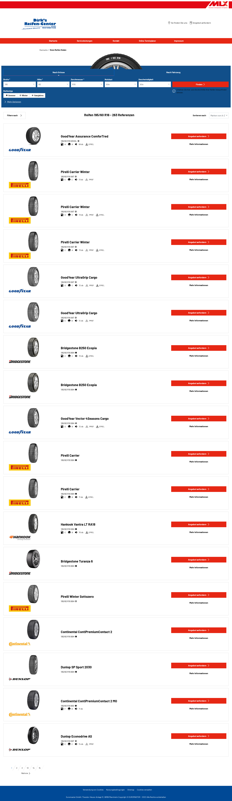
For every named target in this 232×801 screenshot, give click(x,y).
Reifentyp (8, 91)
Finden (199, 84)
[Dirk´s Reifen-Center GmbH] (38, 24)
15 (39, 768)
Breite (6, 79)
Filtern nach (12, 115)
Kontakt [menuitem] (116, 41)
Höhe (40, 79)
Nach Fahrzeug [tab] (173, 72)
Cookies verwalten (144, 790)
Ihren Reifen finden (58, 50)
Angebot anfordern (197, 136)
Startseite (43, 50)
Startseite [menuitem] (53, 41)
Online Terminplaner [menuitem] (147, 41)
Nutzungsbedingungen (115, 790)
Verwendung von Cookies (93, 790)
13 (27, 768)
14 (34, 768)
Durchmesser (77, 79)
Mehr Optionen (14, 101)
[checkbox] (10, 95)
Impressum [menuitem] (179, 41)
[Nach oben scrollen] (225, 795)
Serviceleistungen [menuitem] (84, 41)
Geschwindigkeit (146, 79)
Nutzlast (108, 79)
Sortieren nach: (199, 115)
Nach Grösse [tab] (59, 72)
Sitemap (130, 790)
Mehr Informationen (198, 144)
